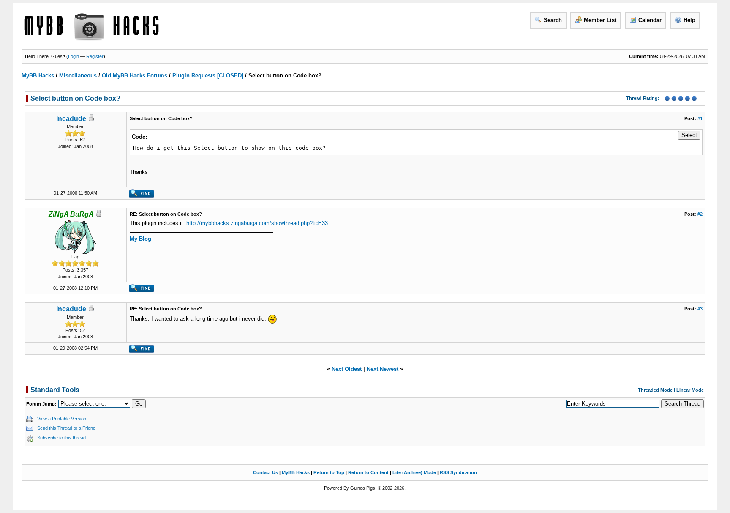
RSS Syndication (458, 472)
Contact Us (265, 472)
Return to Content (368, 472)
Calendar (650, 20)
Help (689, 20)
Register (95, 56)
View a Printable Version (61, 418)
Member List (600, 20)
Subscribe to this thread (61, 437)
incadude (71, 118)
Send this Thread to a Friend (66, 428)
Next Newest (382, 369)
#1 (700, 118)
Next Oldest (347, 369)
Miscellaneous (78, 75)
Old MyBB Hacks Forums (134, 75)
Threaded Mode (655, 389)
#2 (700, 214)
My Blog (140, 239)
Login (73, 56)
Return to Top (328, 472)
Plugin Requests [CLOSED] (207, 75)
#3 (700, 308)
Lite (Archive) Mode (414, 472)
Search (553, 20)
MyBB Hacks (38, 75)
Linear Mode (690, 389)
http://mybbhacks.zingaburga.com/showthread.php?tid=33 (257, 223)
